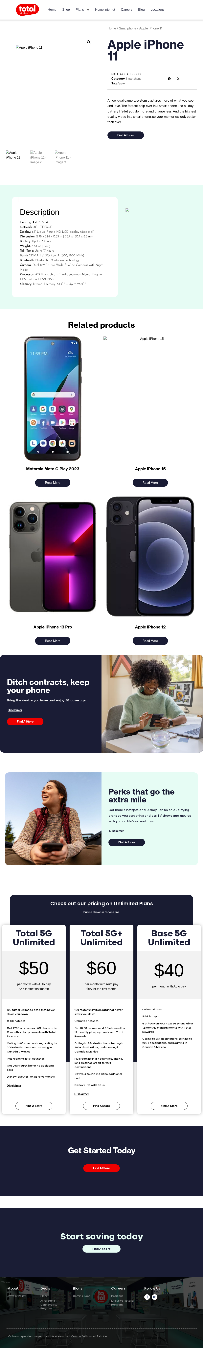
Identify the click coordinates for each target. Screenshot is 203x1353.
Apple (121, 83)
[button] (88, 42)
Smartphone (127, 28)
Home (52, 9)
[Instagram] (154, 1297)
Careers (126, 9)
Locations (157, 9)
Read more (52, 482)
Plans (80, 9)
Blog (141, 9)
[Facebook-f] (147, 1297)
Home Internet (105, 9)
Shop (66, 9)
